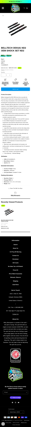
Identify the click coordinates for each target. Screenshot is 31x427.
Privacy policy (8, 422)
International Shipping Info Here (5, 84)
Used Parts (15, 284)
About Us (15, 248)
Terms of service (16, 422)
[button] (2, 8)
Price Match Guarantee (15, 273)
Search (16, 244)
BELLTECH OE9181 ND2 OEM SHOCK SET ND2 (7, 221)
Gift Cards (15, 263)
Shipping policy (24, 422)
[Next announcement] (28, 1)
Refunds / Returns (15, 277)
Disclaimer (15, 259)
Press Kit (15, 270)
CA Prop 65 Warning (15, 252)
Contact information (16, 424)
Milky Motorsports (15, 195)
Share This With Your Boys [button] (16, 188)
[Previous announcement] (2, 1)
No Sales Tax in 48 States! (15, 266)
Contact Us (15, 255)
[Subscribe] (26, 392)
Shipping (2, 69)
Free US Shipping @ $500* (26, 84)
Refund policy (26, 420)
